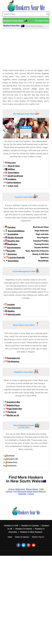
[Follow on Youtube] (34, 545)
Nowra (35, 491)
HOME (10, 537)
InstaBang (11, 179)
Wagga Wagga (32, 489)
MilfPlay (11, 169)
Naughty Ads (13, 241)
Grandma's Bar (13, 402)
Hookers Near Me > (12, 25)
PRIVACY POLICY (38, 537)
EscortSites (13, 261)
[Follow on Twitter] (23, 545)
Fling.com (11, 162)
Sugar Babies (13, 172)
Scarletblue (12, 234)
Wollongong (20, 489)
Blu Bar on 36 (13, 415)
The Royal (11, 412)
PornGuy (11, 227)
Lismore (30, 494)
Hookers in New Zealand (31, 532)
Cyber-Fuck (12, 186)
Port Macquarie (20, 491)
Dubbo (29, 491)
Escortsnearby (14, 247)
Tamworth (22, 494)
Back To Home (44, 21)
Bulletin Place (13, 405)
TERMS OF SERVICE (22, 537)
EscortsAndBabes (16, 231)
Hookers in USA (11, 525)
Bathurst (42, 491)
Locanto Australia (16, 257)
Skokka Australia (15, 237)
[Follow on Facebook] (18, 545)
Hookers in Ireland (23, 529)
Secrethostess (14, 308)
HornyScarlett (14, 314)
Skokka (11, 311)
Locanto (11, 304)
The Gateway (13, 361)
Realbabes (12, 244)
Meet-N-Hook (13, 166)
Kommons (12, 254)
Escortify (11, 251)
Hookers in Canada (30, 525)
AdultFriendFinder (15, 176)
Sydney (11, 489)
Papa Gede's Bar (14, 408)
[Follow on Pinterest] (29, 545)
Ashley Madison (14, 182)
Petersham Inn (13, 358)
